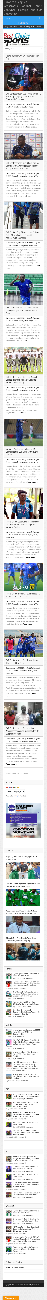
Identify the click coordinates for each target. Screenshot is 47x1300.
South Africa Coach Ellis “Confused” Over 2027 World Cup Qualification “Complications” (26, 1132)
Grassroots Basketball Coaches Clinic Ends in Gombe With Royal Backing (26, 1220)
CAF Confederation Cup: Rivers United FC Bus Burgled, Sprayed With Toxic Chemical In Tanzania (23, 96)
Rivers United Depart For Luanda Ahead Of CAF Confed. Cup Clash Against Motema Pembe (22, 524)
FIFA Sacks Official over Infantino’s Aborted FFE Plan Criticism (25, 1168)
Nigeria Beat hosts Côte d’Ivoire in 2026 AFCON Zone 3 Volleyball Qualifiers (25, 1054)
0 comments (10, 104)
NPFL (36, 176)
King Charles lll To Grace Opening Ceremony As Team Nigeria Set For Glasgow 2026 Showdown (26, 994)
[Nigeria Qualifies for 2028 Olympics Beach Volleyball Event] (23, 870)
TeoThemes (35, 1285)
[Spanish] (17, 787)
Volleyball (10, 10)
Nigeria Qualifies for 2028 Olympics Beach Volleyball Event (21, 858)
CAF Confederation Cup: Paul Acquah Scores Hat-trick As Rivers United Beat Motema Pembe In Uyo (22, 380)
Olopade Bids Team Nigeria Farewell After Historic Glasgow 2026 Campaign (21, 939)
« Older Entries (10, 774)
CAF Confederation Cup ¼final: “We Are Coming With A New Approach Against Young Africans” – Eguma (22, 165)
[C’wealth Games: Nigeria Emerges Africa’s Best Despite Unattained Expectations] (23, 897)
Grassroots (11, 6)
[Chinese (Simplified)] (7, 787)
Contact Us (10, 14)
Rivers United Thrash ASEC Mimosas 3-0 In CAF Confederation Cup (23, 595)
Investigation (23, 107)
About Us (36, 10)
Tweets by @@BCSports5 (15, 1267)
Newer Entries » (23, 774)
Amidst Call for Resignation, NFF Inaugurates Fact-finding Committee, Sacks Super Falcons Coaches (26, 1114)
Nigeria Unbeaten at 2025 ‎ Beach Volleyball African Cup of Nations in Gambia (26, 1076)
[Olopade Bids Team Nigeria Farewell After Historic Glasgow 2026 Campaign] (23, 951)
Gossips (23, 10)
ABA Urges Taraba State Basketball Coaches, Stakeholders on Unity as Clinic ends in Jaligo (26, 1229)
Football (15, 107)
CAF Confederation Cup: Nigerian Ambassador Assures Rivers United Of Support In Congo (22, 731)
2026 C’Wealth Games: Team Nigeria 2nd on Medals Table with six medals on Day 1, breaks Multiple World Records (23, 1043)
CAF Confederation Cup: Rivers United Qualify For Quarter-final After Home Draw (22, 310)
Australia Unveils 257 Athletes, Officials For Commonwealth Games (26, 1003)
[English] (10, 787)
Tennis (38, 6)
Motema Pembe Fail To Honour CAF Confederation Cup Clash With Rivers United (22, 452)
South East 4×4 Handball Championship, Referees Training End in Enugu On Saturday (26, 1012)
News (31, 107)
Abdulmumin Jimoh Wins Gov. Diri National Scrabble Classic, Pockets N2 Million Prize (21, 912)
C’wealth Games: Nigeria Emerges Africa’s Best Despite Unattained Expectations (23, 885)
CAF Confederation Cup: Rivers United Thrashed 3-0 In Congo (22, 661)
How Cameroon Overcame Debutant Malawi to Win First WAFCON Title (26, 1194)
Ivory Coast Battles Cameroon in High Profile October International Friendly (26, 1095)
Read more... (31, 127)
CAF (9, 107)
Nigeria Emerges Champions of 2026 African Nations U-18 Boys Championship (26, 1032)
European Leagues (15, 2)
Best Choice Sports (33, 104)
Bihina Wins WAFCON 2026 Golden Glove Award (25, 1123)
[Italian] (15, 787)
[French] (12, 787)
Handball (25, 6)
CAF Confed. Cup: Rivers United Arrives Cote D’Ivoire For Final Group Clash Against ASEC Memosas (22, 235)
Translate (22, 796)
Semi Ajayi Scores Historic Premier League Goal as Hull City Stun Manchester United (25, 1104)
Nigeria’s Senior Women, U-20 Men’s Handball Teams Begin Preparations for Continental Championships (26, 984)
